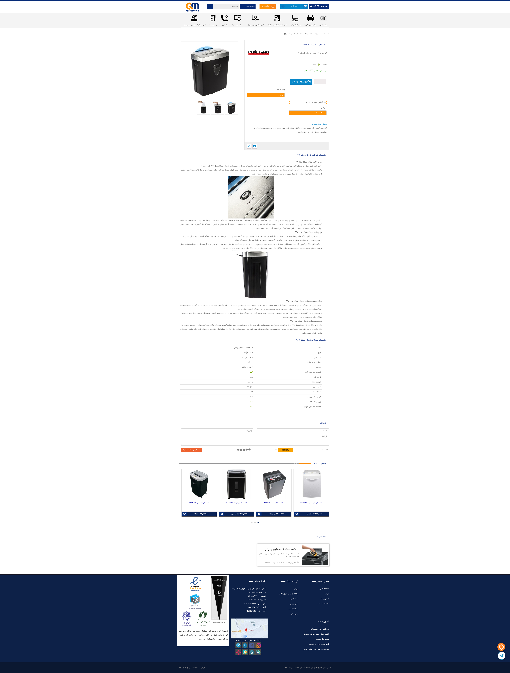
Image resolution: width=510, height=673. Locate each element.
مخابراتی (225, 25)
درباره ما (326, 593)
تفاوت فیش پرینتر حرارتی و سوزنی (316, 634)
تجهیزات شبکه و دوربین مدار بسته (194, 25)
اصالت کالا (281, 90)
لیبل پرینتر (294, 614)
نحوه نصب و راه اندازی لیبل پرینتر (316, 649)
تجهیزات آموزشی (296, 25)
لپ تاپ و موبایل (238, 25)
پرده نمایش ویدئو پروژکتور (288, 593)
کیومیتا (296, 667)
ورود (322, 6)
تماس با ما (325, 598)
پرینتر (296, 588)
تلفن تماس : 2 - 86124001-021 (255, 603)
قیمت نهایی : (323, 71)
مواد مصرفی (213, 25)
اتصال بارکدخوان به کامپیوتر (319, 644)
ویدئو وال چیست (322, 639)
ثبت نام (313, 6)
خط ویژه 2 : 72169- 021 (257, 600)
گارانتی (324, 107)
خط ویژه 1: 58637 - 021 (256, 596)
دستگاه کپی (294, 598)
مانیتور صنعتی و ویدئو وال (256, 25)
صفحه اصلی (323, 25)
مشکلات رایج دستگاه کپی (319, 629)
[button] (258, 522)
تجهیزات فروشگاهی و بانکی (277, 25)
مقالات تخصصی (323, 603)
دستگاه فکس (293, 609)
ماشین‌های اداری (310, 25)
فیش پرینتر (294, 603)
